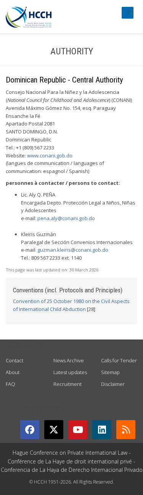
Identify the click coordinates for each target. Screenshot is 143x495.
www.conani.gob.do (49, 155)
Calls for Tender (119, 360)
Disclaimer (113, 384)
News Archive (68, 360)
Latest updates (70, 372)
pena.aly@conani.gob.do (66, 218)
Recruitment (67, 384)
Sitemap (110, 372)
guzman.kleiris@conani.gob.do (72, 249)
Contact (14, 360)
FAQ (10, 384)
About (12, 372)
